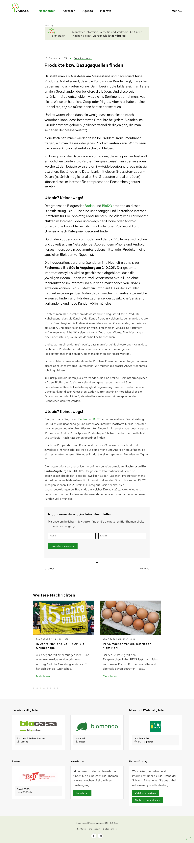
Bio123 (107, 205)
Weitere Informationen (147, 800)
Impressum (94, 829)
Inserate (105, 11)
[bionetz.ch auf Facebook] (93, 835)
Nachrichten (47, 11)
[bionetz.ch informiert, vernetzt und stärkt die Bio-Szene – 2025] (97, 33)
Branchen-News (83, 58)
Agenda (88, 11)
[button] (177, 11)
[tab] (33, 688)
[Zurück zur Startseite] (22, 7)
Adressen (69, 11)
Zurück (50, 568)
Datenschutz (110, 829)
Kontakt (81, 829)
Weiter (144, 568)
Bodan (90, 205)
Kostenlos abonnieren (63, 546)
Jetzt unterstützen (145, 792)
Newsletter (82, 792)
